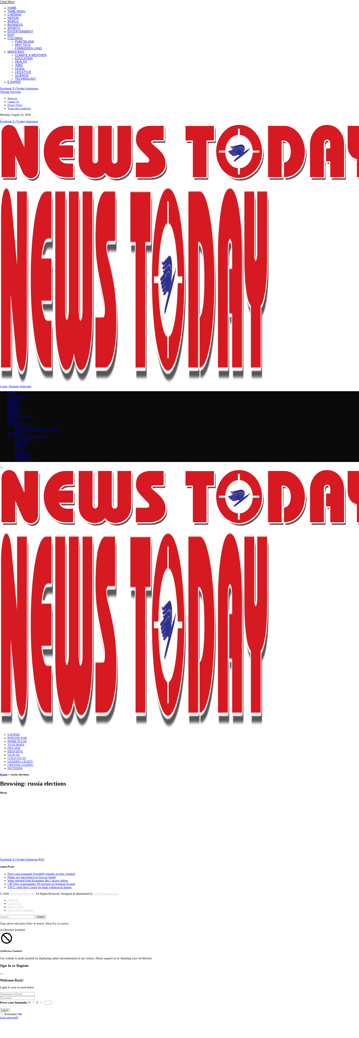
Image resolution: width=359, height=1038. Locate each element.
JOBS (19, 65)
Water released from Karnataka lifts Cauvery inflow (37, 880)
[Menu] (1, 467)
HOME (11, 8)
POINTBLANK (24, 41)
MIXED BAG (15, 51)
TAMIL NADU (16, 11)
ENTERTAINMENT (20, 31)
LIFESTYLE (23, 72)
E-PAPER (14, 82)
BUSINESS (15, 24)
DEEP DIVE (15, 751)
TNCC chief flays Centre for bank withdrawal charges (39, 887)
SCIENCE (22, 75)
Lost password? (9, 1017)
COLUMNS (15, 38)
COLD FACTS (16, 758)
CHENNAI (14, 14)
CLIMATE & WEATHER (31, 55)
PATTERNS (14, 768)
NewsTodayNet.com (22, 893)
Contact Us (13, 101)
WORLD (13, 21)
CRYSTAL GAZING (20, 764)
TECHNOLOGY (25, 78)
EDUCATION (24, 58)
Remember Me (13, 1014)
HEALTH (21, 61)
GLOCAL (13, 754)
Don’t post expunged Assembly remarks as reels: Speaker (41, 873)
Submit (41, 917)
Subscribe (25, 386)
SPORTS (13, 28)
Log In (4, 1010)
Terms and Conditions (19, 108)
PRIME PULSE (17, 741)
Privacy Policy (15, 105)
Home (3, 774)
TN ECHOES (15, 744)
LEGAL (20, 68)
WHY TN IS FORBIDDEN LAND (28, 46)
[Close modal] (1, 974)
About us (12, 98)
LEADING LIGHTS (20, 761)
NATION (13, 18)
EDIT (10, 35)
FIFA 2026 (13, 748)
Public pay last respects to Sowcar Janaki (31, 877)
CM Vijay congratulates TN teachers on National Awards (41, 884)
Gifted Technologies (106, 893)
